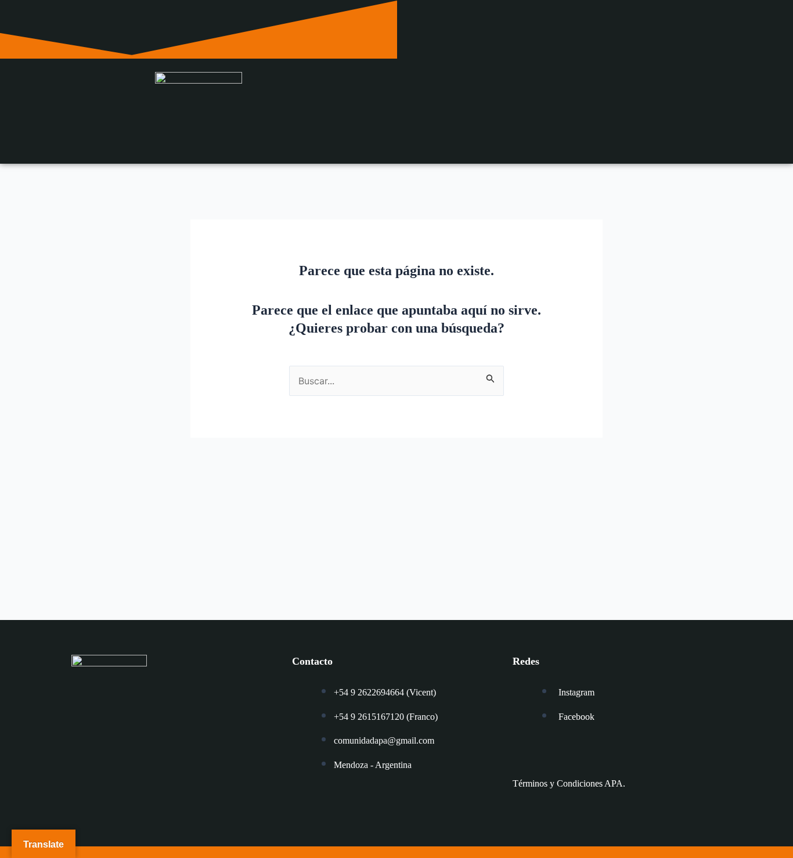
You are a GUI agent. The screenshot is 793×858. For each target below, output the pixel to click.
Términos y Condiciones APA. (569, 783)
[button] (594, 106)
